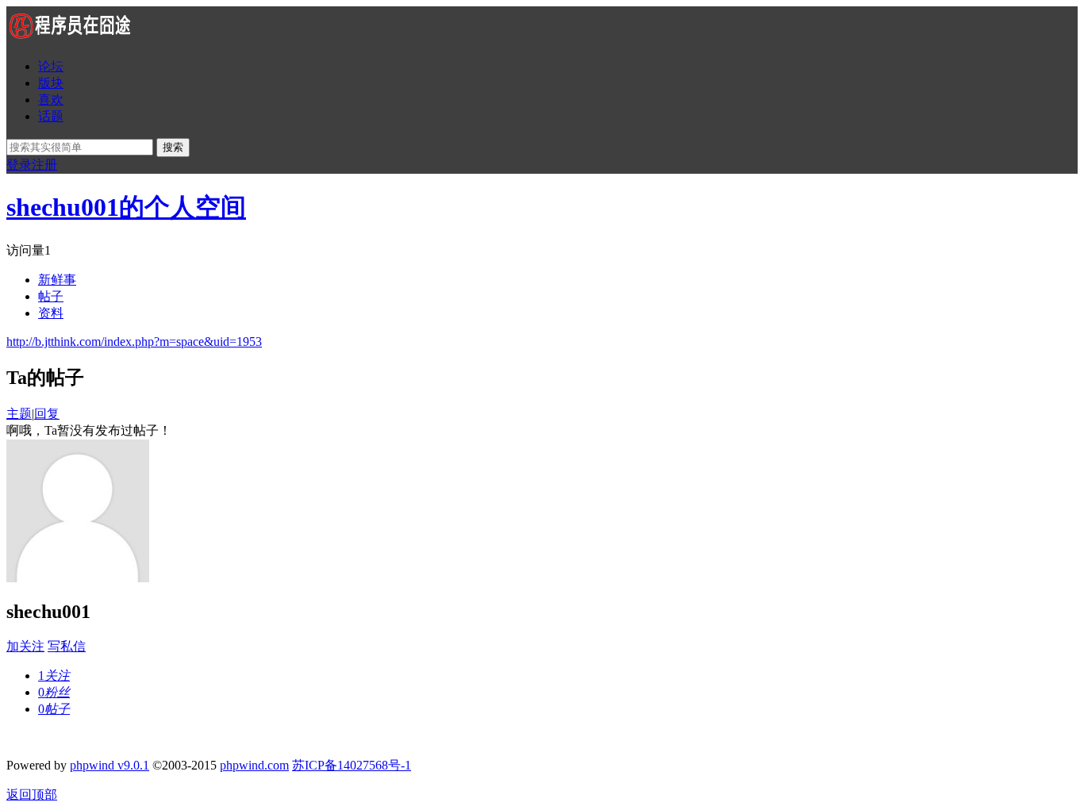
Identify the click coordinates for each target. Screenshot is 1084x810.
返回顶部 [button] (31, 794)
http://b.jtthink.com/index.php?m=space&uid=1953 (134, 341)
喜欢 (50, 99)
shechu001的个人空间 (126, 207)
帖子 (50, 296)
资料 (50, 313)
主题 (19, 413)
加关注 (25, 646)
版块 (50, 83)
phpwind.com (254, 765)
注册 (44, 164)
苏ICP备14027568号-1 (351, 765)
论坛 (50, 66)
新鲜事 (57, 279)
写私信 (67, 646)
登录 (19, 164)
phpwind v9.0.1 (109, 765)
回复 (47, 413)
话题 (50, 116)
